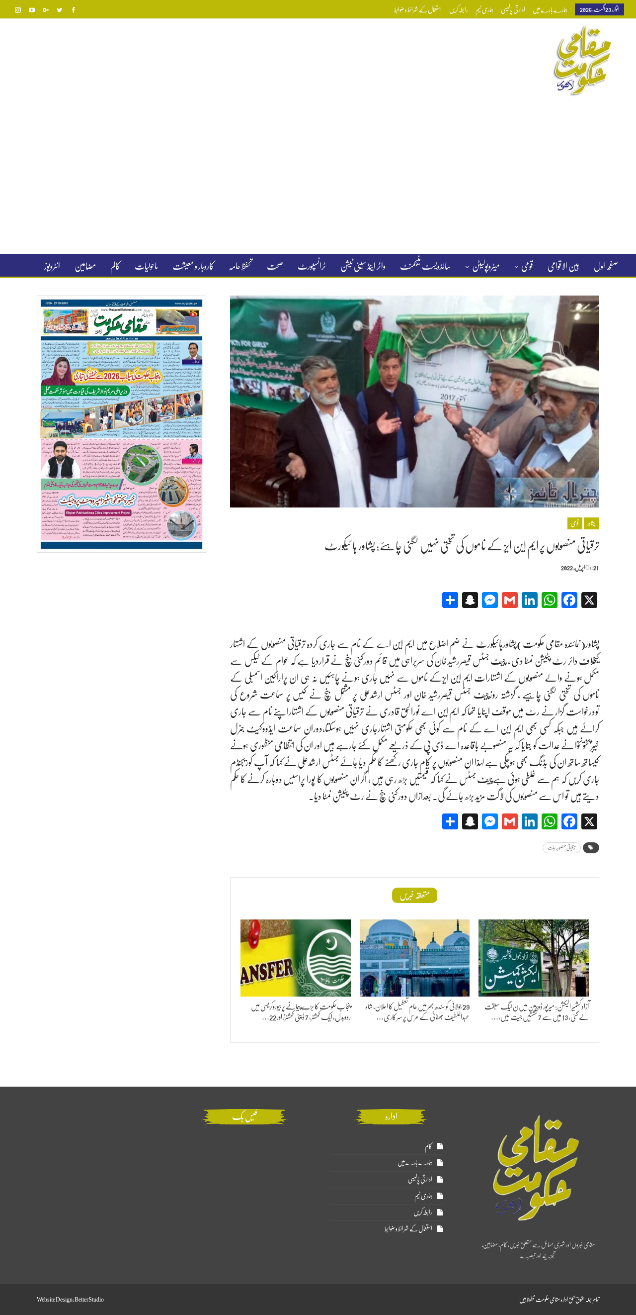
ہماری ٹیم (484, 9)
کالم (115, 266)
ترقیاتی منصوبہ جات (562, 847)
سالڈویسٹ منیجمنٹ (425, 266)
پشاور (591, 523)
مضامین (85, 266)
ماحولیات (146, 266)
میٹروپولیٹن (486, 266)
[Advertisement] (318, 176)
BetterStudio (89, 1299)
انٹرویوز (52, 266)
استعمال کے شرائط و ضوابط (418, 9)
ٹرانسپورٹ (312, 266)
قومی (527, 266)
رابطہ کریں (458, 9)
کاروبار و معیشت (193, 266)
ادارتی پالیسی (513, 9)
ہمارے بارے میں (550, 9)
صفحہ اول (606, 266)
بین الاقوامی (563, 266)
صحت (275, 266)
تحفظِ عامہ (240, 266)
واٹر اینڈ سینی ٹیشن (363, 266)
